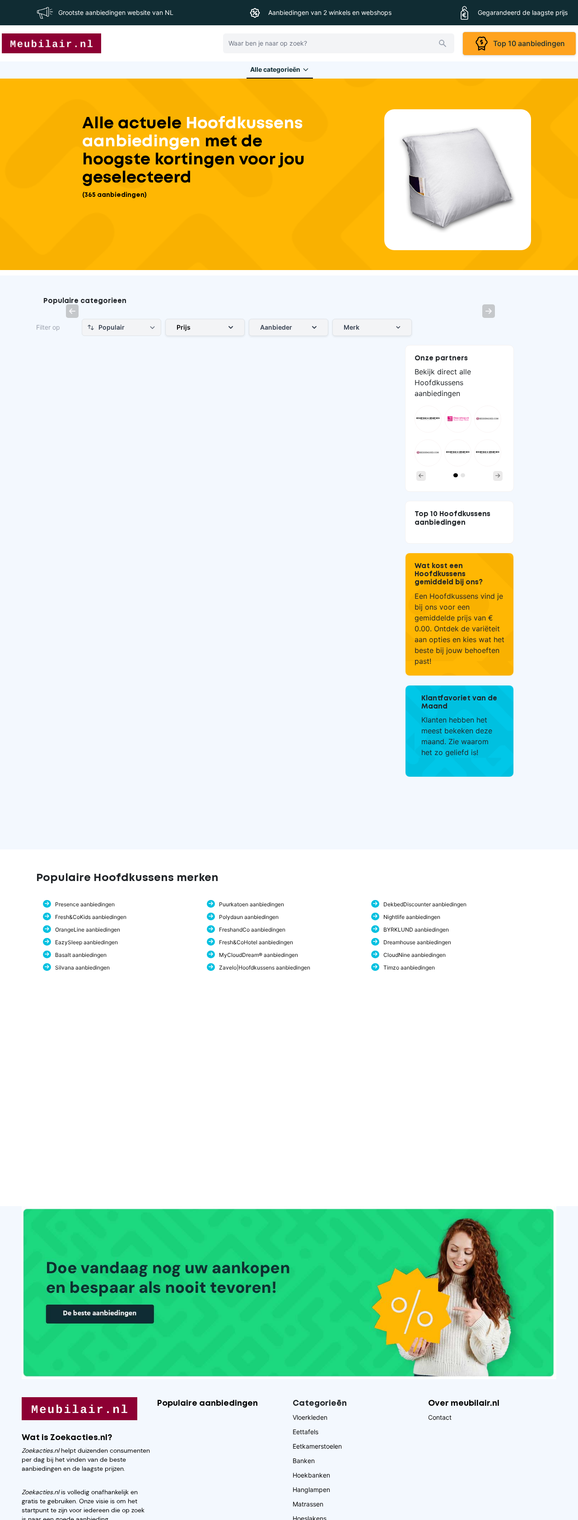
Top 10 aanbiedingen (527, 43)
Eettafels (305, 1432)
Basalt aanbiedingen (81, 954)
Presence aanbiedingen (85, 904)
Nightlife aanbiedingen (411, 917)
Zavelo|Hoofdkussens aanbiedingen (264, 967)
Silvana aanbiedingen (82, 967)
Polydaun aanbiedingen (249, 917)
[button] (72, 311)
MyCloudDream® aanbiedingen (258, 954)
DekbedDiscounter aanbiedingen (424, 904)
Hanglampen (311, 1489)
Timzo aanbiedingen (409, 967)
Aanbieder (276, 327)
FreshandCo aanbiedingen (252, 929)
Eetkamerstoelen (317, 1446)
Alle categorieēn (275, 69)
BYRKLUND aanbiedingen (416, 929)
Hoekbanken (311, 1475)
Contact (440, 1417)
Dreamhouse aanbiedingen (417, 942)
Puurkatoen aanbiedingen (251, 904)
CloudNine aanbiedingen (414, 954)
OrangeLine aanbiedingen (87, 929)
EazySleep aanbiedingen (86, 942)
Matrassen (308, 1504)
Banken (304, 1460)
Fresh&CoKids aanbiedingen (90, 917)
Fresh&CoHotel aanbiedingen (256, 942)
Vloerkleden (310, 1417)
